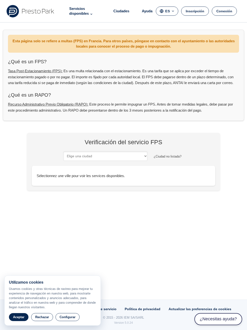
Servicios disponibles (79, 11)
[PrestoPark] (30, 11)
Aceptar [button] (18, 317)
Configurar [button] (67, 317)
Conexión (224, 11)
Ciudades (121, 11)
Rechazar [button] (42, 317)
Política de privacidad (142, 309)
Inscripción (195, 11)
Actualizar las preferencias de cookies (200, 309)
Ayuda (147, 11)
